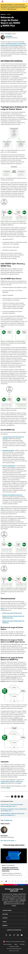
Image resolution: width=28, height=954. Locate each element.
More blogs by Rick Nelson (7, 840)
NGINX (4, 865)
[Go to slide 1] (6, 881)
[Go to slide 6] (21, 881)
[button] (14, 138)
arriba (2, 508)
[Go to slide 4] (15, 881)
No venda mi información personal (14, 948)
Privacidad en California (14, 946)
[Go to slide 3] (12, 881)
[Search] (23, 1)
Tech (11, 820)
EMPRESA (3, 14)
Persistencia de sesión (8, 450)
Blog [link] (8, 14)
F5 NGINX (6, 820)
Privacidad (22, 944)
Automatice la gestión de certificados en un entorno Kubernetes (10, 869)
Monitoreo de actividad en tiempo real (12, 495)
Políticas (16, 944)
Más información (11, 9)
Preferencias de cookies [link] (14, 950)
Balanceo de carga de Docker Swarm (12, 613)
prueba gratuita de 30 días (7, 781)
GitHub (2, 608)
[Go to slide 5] (18, 881)
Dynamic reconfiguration (8, 465)
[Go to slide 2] (9, 881)
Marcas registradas (8, 944)
